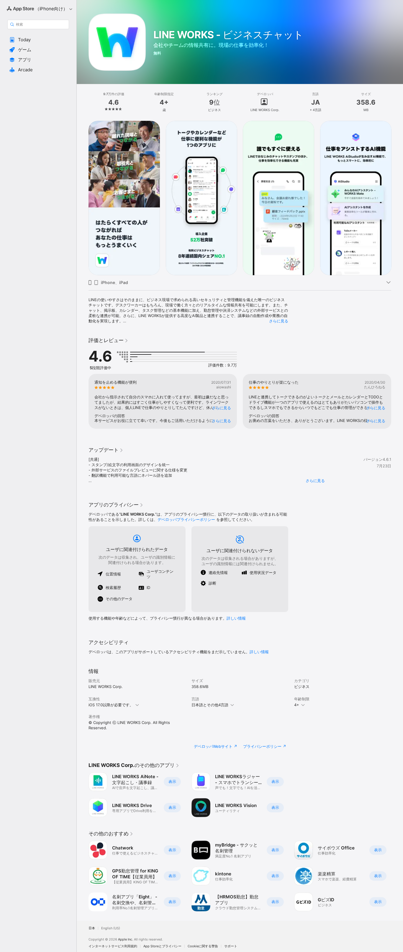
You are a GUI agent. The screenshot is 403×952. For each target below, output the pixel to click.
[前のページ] (82, 198)
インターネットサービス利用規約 (113, 946)
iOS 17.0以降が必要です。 (111, 704)
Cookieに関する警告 (203, 946)
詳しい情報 (236, 618)
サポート (230, 946)
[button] (38, 39)
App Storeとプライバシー (162, 946)
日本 (92, 928)
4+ (296, 704)
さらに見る (278, 321)
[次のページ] (397, 198)
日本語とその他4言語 (209, 704)
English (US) (110, 928)
